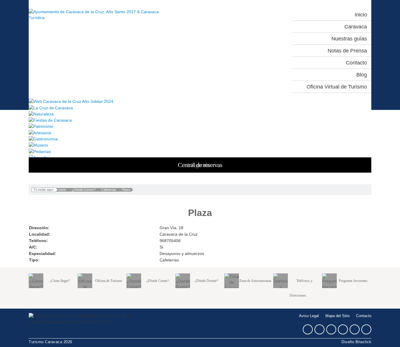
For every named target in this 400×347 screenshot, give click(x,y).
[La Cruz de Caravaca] (200, 107)
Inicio (62, 189)
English (271, 14)
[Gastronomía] (200, 139)
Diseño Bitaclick (356, 342)
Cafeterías (108, 189)
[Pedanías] (200, 151)
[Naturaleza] (200, 114)
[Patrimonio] (200, 126)
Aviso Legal (309, 316)
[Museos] (200, 145)
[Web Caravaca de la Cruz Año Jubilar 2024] (200, 101)
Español (246, 14)
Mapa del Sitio (337, 316)
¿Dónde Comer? (83, 189)
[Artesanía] (200, 132)
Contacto (363, 316)
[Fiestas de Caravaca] (200, 120)
